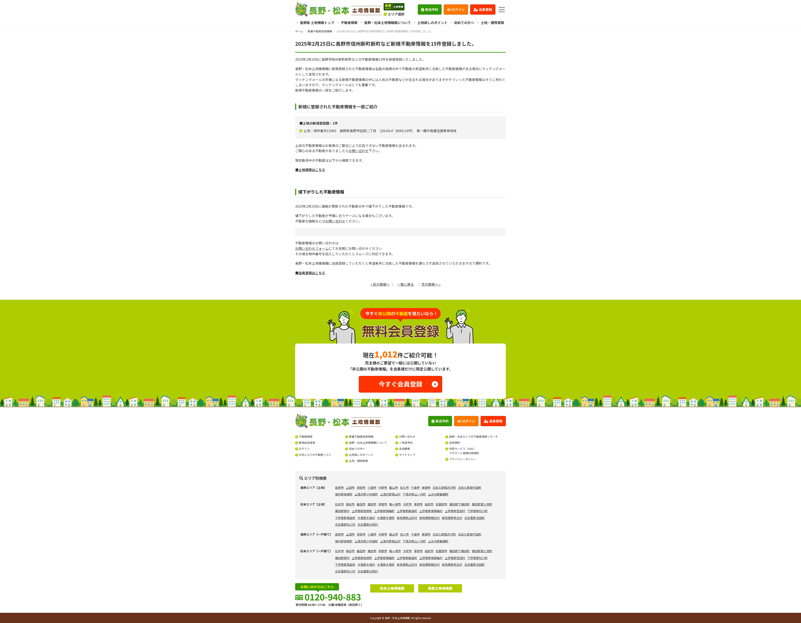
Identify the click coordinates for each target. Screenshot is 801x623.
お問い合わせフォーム (312, 248)
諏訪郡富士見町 (482, 504)
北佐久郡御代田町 (469, 487)
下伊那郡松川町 (477, 511)
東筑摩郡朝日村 (429, 518)
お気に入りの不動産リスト (315, 455)
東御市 (426, 487)
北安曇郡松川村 (345, 524)
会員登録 (485, 9)
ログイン (458, 9)
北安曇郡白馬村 (368, 524)
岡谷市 (350, 504)
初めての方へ (464, 22)
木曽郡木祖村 (366, 518)
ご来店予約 (406, 443)
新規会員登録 (307, 443)
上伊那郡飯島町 (407, 511)
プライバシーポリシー (462, 459)
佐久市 (404, 487)
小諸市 (372, 487)
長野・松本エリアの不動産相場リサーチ (473, 437)
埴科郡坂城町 (344, 494)
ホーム (299, 31)
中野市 (382, 487)
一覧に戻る (405, 284)
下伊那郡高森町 (345, 518)
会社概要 (404, 449)
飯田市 (361, 504)
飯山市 (393, 487)
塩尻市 (429, 504)
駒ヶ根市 (395, 504)
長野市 (339, 487)
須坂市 (361, 487)
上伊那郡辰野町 (362, 511)
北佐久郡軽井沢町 (444, 487)
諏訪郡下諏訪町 (459, 504)
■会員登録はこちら (310, 272)
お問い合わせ (359, 150)
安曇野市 (441, 504)
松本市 (339, 504)
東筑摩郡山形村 (407, 518)
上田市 (350, 487)
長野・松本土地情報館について (387, 22)
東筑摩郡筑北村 (452, 518)
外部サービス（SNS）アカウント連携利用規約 (464, 451)
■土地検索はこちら (310, 169)
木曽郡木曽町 (386, 518)
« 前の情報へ (380, 284)
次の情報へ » (431, 284)
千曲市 (415, 487)
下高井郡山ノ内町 (414, 494)
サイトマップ (407, 455)
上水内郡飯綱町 (438, 494)
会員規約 (454, 443)
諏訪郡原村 (342, 511)
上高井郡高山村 (390, 494)
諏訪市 (372, 504)
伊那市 (382, 504)
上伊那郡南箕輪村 (431, 511)
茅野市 (418, 504)
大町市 (407, 504)
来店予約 (431, 9)
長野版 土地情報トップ (317, 22)
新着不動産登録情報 (320, 31)
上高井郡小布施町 (366, 494)
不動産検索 (349, 22)
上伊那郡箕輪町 (384, 511)
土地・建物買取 (492, 22)
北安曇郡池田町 (474, 518)
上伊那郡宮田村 (455, 511)
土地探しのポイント (432, 22)
